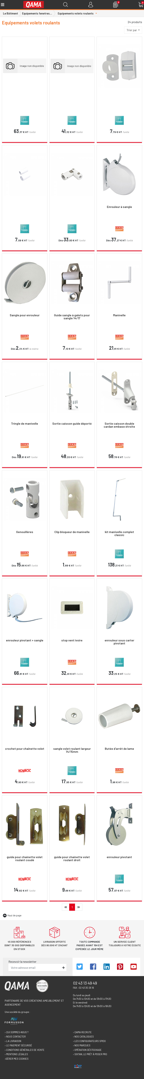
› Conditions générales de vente (24, 1049)
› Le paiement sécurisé (18, 1045)
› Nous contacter (15, 1036)
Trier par (132, 30)
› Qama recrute (82, 1032)
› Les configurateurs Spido (89, 1041)
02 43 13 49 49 (85, 982)
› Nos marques (81, 1045)
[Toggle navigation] (2, 5)
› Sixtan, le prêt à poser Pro (90, 1054)
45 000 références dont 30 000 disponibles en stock (19, 945)
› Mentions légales (16, 1054)
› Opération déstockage (87, 1049)
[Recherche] (65, 4)
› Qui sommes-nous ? (16, 1032)
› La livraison (13, 1041)
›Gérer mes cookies (16, 1058)
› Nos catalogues (83, 1036)
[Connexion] (90, 4)
